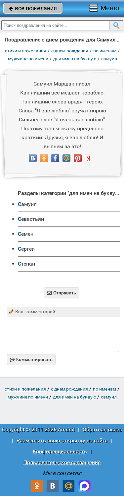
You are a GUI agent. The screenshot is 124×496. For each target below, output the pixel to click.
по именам (104, 50)
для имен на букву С (74, 58)
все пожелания (33, 8)
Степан (26, 264)
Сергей (26, 249)
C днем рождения (69, 50)
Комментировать (31, 359)
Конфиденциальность (60, 451)
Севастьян (31, 219)
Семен (25, 234)
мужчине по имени (28, 58)
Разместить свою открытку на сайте (62, 440)
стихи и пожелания (25, 50)
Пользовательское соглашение (62, 462)
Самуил (109, 58)
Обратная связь (102, 429)
